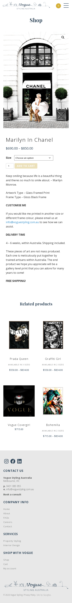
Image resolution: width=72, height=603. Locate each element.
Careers (7, 522)
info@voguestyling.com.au (22, 222)
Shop (6, 559)
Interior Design (11, 545)
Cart (5, 564)
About (6, 513)
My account (9, 568)
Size (8, 158)
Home (6, 509)
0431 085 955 (13, 486)
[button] (63, 37)
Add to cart (26, 165)
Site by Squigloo (44, 594)
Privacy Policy (29, 594)
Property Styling (12, 540)
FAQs (6, 517)
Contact (7, 526)
